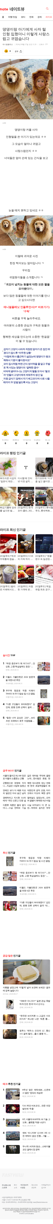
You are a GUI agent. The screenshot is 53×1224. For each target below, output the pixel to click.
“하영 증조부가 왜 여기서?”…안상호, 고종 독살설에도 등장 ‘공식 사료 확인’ (20, 666)
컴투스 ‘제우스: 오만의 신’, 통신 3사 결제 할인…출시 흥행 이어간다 (35, 1040)
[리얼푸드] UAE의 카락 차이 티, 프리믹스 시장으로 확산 (26, 558)
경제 (39, 17)
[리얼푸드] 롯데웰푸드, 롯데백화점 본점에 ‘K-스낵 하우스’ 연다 (44, 509)
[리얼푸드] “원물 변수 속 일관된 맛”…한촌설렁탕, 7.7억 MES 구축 (44, 558)
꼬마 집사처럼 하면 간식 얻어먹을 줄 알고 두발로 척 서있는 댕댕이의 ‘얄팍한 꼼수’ (26, 366)
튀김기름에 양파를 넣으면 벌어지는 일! (8, 509)
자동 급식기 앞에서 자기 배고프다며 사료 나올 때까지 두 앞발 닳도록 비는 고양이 (26, 380)
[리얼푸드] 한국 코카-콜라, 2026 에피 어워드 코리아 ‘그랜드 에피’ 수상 (25, 509)
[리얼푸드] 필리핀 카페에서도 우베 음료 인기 (7, 588)
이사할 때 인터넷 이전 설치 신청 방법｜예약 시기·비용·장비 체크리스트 (25, 480)
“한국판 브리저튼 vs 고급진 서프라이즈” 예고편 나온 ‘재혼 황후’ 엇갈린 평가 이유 (35, 1025)
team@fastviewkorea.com (40, 1209)
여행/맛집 (12, 17)
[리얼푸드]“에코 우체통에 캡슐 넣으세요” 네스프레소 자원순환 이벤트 (8, 558)
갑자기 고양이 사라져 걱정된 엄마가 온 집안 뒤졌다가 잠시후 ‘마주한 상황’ (27, 351)
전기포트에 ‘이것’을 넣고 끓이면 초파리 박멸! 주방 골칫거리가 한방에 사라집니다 (44, 480)
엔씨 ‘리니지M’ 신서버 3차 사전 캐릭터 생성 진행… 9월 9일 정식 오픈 (36, 1143)
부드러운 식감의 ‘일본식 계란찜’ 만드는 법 (8, 480)
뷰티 (23, 17)
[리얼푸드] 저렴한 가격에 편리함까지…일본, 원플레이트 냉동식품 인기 (26, 588)
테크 (21, 1044)
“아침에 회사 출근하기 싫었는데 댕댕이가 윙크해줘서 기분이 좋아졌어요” (27, 358)
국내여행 (9, 683)
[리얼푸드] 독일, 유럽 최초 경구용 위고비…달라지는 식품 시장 (43, 588)
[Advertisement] (26, 184)
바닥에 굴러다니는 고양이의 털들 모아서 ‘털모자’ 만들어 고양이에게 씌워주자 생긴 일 (26, 373)
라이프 (5, 1001)
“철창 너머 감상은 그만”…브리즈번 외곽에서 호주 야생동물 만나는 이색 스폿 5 (20, 721)
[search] (47, 8)
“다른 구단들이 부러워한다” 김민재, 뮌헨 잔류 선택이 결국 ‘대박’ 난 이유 (20, 707)
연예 (31, 17)
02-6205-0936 (10, 1209)
